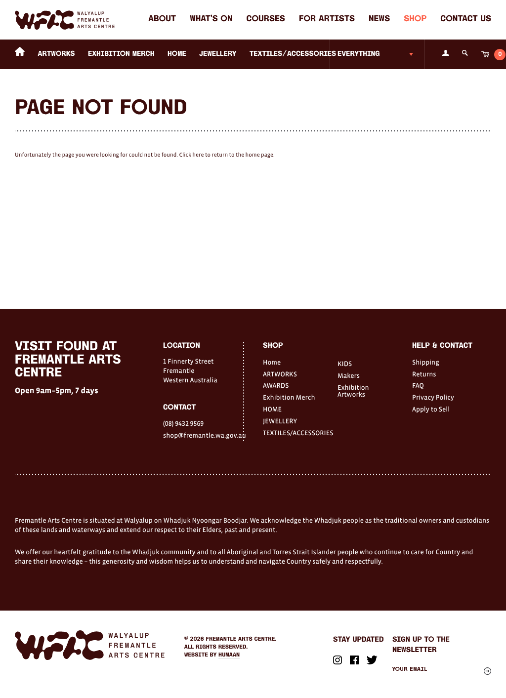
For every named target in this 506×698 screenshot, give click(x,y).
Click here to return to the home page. (226, 155)
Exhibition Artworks (353, 390)
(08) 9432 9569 (183, 423)
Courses (266, 19)
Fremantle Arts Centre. (241, 639)
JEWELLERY (217, 54)
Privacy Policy (433, 397)
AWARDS (276, 385)
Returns (424, 374)
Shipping (425, 362)
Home (272, 362)
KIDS (344, 364)
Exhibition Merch (121, 54)
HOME (177, 54)
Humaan (229, 655)
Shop (415, 19)
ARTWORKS (56, 54)
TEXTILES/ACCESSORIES (293, 54)
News (379, 19)
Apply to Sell (431, 409)
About (162, 19)
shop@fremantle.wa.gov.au (203, 435)
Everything (358, 54)
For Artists (327, 19)
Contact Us (465, 19)
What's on (211, 19)
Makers (348, 375)
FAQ (418, 385)
